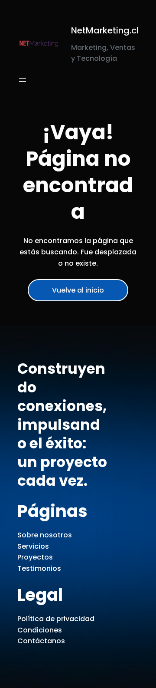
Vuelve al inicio (78, 290)
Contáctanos (41, 641)
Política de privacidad (55, 619)
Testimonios (39, 568)
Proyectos (35, 557)
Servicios (33, 546)
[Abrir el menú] (22, 80)
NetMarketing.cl (105, 30)
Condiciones (39, 630)
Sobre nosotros (44, 535)
